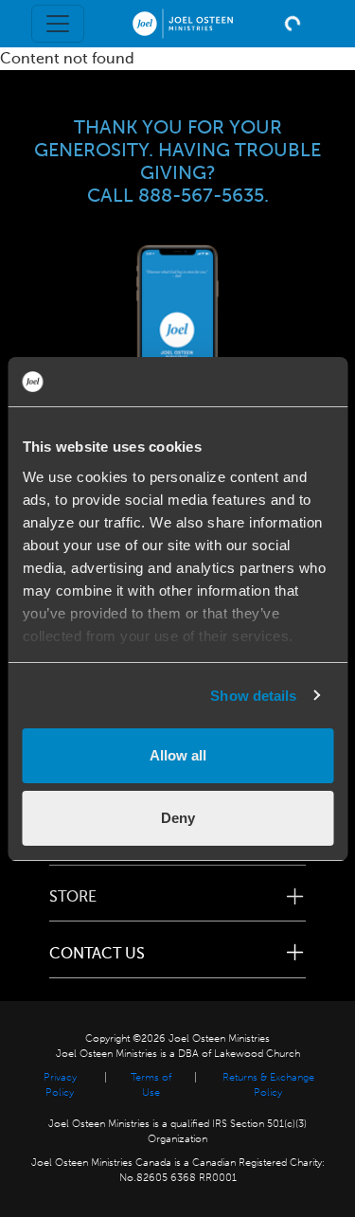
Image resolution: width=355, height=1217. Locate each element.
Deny (178, 818)
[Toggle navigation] (57, 24)
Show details (253, 696)
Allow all (178, 755)
